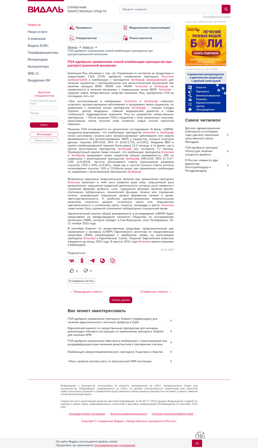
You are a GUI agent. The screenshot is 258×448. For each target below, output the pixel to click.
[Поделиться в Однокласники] (82, 261)
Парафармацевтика (43, 52)
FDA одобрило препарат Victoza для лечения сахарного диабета (201, 151)
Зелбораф (138, 79)
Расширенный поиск (216, 16)
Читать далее (121, 300)
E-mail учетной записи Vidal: (43, 102)
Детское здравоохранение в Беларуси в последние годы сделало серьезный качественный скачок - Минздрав (202, 135)
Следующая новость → (156, 291)
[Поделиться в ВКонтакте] (72, 261)
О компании (37, 38)
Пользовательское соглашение (87, 413)
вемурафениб (156, 79)
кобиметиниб (77, 79)
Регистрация (44, 134)
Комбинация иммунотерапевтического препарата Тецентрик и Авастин (115, 351)
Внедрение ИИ (39, 80)
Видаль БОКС (38, 45)
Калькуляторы (38, 66)
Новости (34, 25)
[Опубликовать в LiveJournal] (102, 261)
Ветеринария (38, 59)
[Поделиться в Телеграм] (92, 261)
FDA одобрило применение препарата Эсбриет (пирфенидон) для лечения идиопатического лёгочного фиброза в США (112, 320)
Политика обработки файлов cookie (172, 413)
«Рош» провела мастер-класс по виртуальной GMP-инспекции (110, 361)
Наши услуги (37, 32)
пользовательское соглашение (114, 445)
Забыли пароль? (44, 140)
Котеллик (168, 76)
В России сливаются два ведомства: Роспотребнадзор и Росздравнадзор (201, 165)
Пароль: (34, 113)
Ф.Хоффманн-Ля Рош (81, 281)
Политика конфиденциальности (128, 413)
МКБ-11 (33, 73)
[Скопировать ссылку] (113, 261)
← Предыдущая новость (86, 291)
